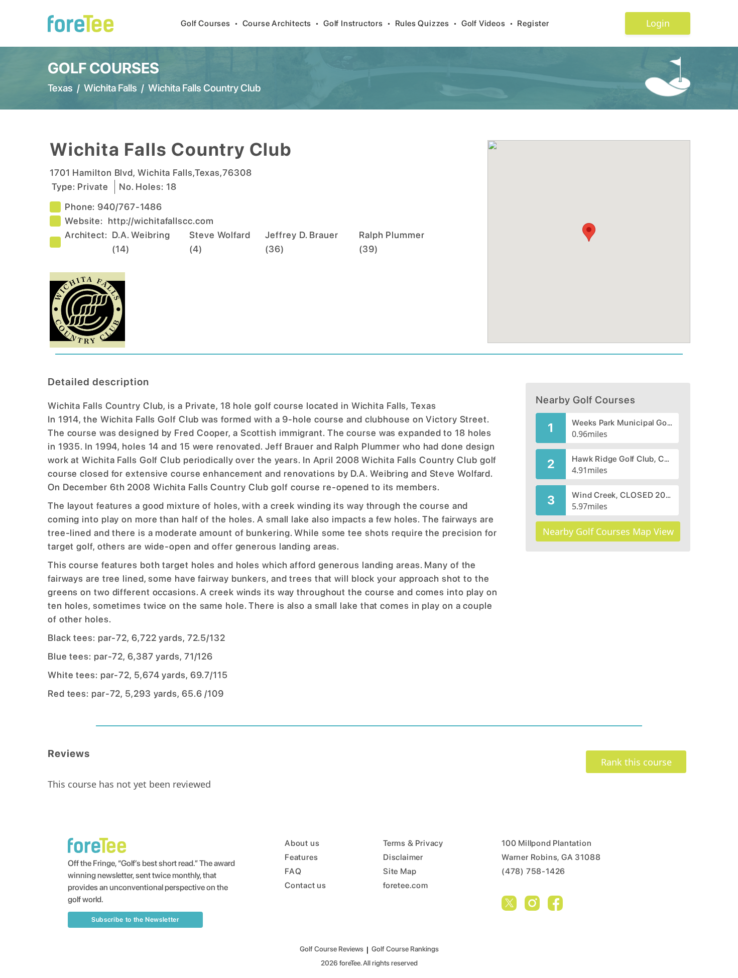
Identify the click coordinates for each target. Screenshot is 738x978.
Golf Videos (487, 23)
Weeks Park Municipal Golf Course (622, 422)
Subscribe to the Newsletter (135, 919)
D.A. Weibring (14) (141, 242)
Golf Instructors (357, 23)
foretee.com (405, 885)
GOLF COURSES (103, 68)
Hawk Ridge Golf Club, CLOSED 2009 (622, 459)
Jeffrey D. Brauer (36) (301, 242)
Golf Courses (209, 23)
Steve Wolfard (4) (220, 242)
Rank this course (636, 762)
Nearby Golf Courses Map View (608, 531)
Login (658, 23)
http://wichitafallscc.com (161, 220)
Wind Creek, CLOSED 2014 (622, 495)
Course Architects (280, 23)
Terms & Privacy (413, 843)
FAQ (293, 871)
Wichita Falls (110, 88)
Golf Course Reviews (331, 949)
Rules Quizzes (426, 23)
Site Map (399, 871)
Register (533, 23)
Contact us (305, 885)
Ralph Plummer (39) (392, 242)
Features (301, 857)
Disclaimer (403, 857)
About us (302, 843)
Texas (60, 88)
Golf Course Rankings (405, 949)
